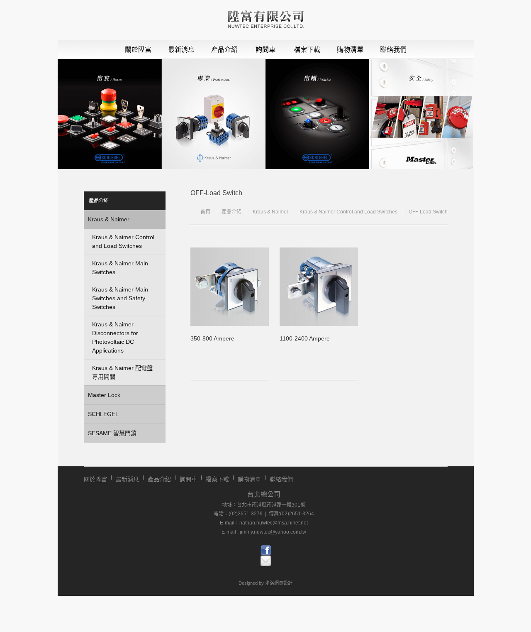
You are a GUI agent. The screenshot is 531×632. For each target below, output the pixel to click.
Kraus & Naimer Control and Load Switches (348, 212)
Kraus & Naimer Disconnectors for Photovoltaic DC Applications (115, 337)
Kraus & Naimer (270, 212)
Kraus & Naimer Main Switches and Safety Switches (120, 298)
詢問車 (265, 49)
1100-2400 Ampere (305, 338)
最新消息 (181, 49)
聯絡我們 (393, 49)
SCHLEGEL (103, 414)
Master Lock (104, 395)
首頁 (205, 212)
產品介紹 (224, 49)
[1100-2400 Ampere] (319, 324)
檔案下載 (307, 49)
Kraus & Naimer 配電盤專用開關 (122, 372)
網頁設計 (283, 583)
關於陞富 (138, 49)
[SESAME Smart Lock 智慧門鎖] (266, 550)
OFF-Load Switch (428, 212)
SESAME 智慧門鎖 (112, 433)
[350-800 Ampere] (229, 324)
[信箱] (266, 561)
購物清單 (350, 49)
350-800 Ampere (212, 338)
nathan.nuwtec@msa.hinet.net (273, 523)
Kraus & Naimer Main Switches (120, 267)
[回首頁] (266, 20)
